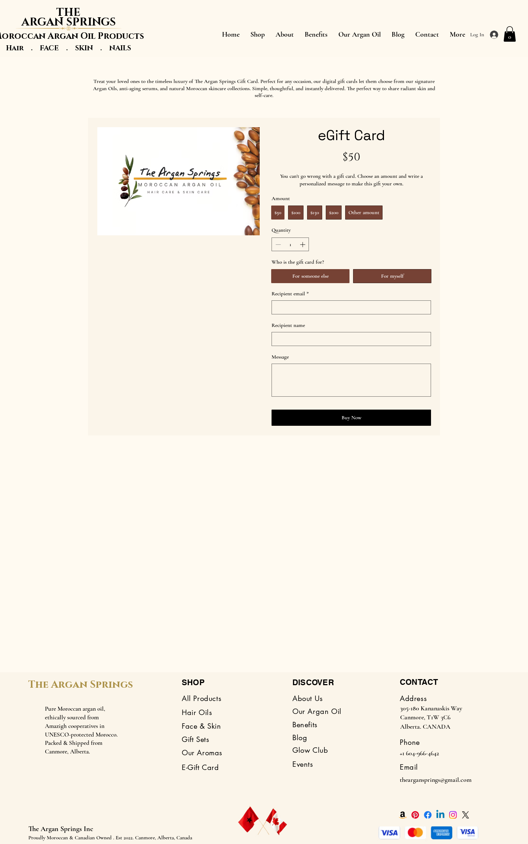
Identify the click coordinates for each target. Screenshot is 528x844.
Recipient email (290, 293)
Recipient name (288, 325)
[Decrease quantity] (277, 244)
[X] (465, 815)
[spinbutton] (290, 244)
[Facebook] (428, 815)
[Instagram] (453, 815)
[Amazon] (403, 815)
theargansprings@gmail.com (436, 780)
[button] (509, 34)
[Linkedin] (440, 815)
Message (280, 357)
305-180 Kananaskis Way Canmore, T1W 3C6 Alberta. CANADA (431, 717)
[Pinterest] (415, 815)
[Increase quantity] (303, 244)
